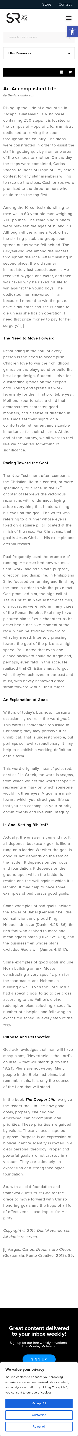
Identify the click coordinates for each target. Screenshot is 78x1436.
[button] (72, 31)
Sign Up (39, 1359)
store (46, 4)
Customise (39, 1415)
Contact (65, 4)
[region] (39, 1399)
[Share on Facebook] (61, 72)
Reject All (39, 1426)
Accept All (39, 1403)
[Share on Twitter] (70, 72)
